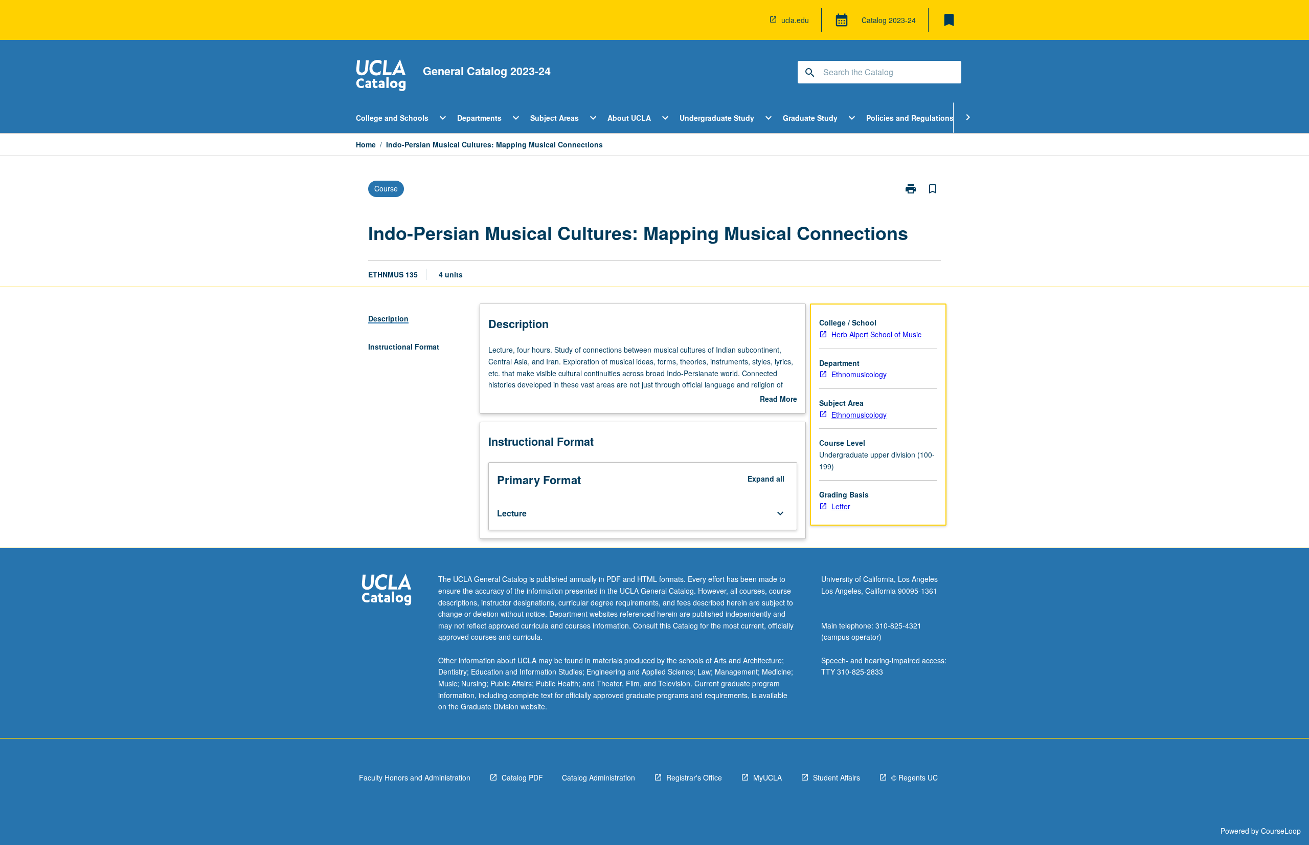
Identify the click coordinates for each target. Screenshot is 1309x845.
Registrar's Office (694, 777)
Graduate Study (810, 118)
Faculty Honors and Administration (414, 777)
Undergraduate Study (717, 118)
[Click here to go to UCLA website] (386, 591)
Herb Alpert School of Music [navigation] (876, 334)
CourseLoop (1281, 831)
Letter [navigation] (840, 506)
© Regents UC (914, 777)
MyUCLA (767, 777)
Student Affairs (836, 777)
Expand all (766, 478)
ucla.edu (795, 20)
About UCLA (629, 118)
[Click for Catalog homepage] (381, 76)
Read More (778, 399)
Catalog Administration (598, 777)
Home (366, 144)
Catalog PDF (522, 777)
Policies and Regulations (910, 118)
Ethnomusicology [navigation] (859, 374)
